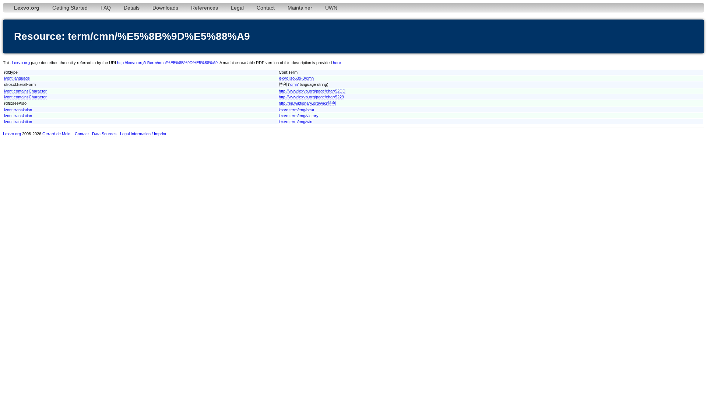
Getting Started (70, 8)
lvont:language (17, 78)
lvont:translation (18, 110)
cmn (294, 84)
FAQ (106, 8)
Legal (237, 8)
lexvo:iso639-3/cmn (296, 78)
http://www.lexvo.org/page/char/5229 (311, 97)
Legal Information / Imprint (143, 134)
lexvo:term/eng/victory (299, 116)
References (204, 8)
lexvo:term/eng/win (295, 121)
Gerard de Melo (56, 134)
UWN (331, 8)
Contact (266, 8)
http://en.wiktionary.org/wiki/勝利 (307, 103)
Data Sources (104, 134)
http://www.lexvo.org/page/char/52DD (312, 91)
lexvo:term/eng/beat (296, 110)
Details (132, 8)
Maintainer (300, 8)
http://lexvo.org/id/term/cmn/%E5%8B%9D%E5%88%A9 (167, 62)
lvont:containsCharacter (25, 91)
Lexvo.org (21, 62)
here (337, 62)
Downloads (165, 8)
